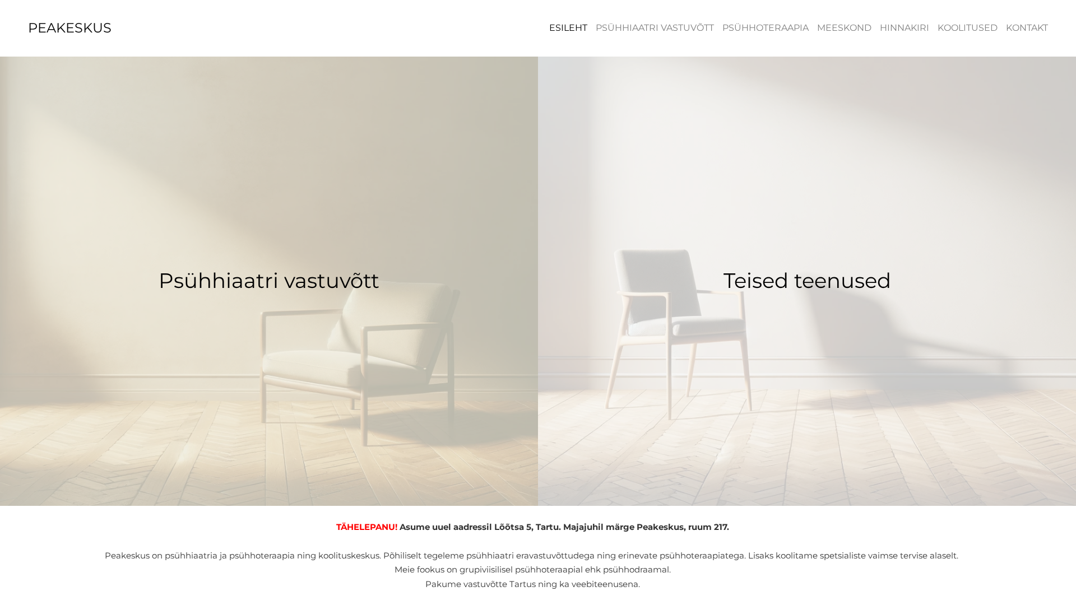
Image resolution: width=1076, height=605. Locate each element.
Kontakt (1027, 27)
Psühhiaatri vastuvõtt (655, 27)
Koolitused (968, 27)
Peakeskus (70, 28)
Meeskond (844, 27)
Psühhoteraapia (765, 27)
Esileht (568, 27)
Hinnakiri (904, 27)
